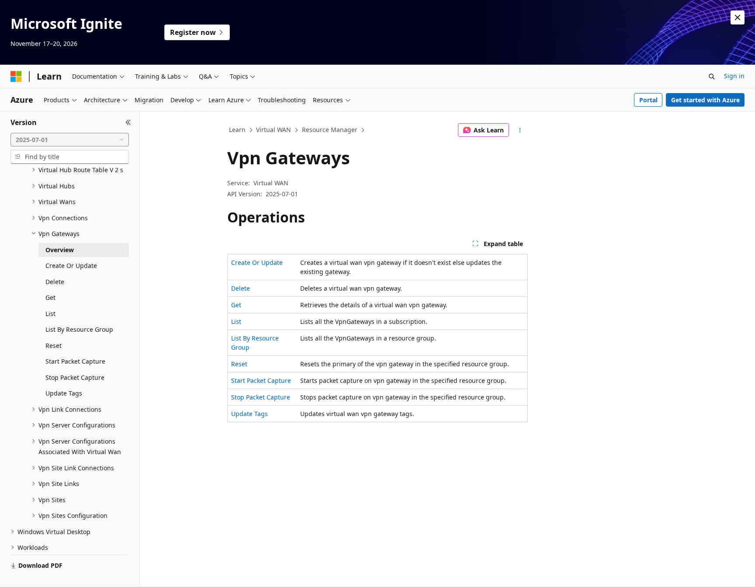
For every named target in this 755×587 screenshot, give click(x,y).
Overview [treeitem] (59, 250)
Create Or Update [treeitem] (71, 265)
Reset (239, 364)
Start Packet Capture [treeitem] (75, 361)
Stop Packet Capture (260, 397)
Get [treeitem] (50, 297)
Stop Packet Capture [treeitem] (74, 377)
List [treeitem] (50, 313)
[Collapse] (128, 122)
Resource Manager (329, 129)
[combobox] (69, 140)
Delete (240, 288)
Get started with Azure (705, 100)
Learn (237, 129)
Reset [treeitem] (53, 345)
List (236, 321)
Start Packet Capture (261, 380)
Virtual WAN (273, 129)
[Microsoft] (16, 76)
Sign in (734, 76)
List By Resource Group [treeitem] (79, 329)
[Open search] (711, 76)
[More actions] (520, 130)
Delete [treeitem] (54, 282)
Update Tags (249, 414)
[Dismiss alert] (738, 17)
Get (236, 305)
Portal (648, 100)
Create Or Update (257, 262)
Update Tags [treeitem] (63, 393)
